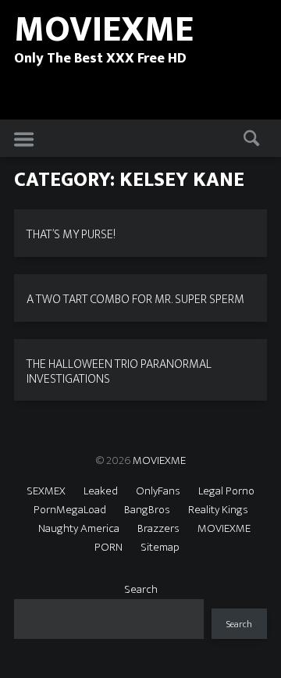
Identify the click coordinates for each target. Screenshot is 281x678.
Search (141, 589)
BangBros (147, 509)
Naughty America (78, 528)
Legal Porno (226, 491)
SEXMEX (46, 491)
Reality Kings (218, 509)
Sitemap (160, 547)
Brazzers (158, 528)
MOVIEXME (159, 460)
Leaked (101, 491)
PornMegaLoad (70, 509)
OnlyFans (158, 491)
